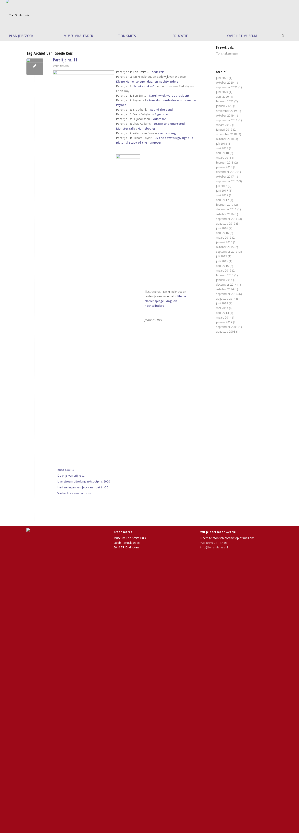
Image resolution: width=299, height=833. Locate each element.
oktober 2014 (225, 289)
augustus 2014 (225, 298)
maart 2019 (223, 125)
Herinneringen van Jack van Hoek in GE (82, 487)
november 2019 (226, 111)
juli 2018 (221, 143)
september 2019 (227, 120)
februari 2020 (225, 101)
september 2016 (227, 219)
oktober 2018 (225, 139)
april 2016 (222, 233)
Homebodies (146, 128)
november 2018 (226, 134)
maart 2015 (223, 270)
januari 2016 (224, 242)
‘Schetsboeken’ (143, 86)
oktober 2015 (225, 247)
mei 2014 (222, 308)
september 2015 (227, 251)
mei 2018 (222, 148)
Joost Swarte (65, 470)
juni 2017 (222, 190)
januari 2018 (224, 167)
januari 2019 (224, 129)
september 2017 (227, 181)
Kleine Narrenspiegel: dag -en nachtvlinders (147, 81)
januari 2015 (224, 280)
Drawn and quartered (169, 124)
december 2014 (226, 284)
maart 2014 (223, 317)
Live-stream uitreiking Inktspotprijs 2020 (83, 481)
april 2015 (222, 266)
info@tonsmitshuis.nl (214, 547)
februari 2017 (225, 204)
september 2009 (227, 327)
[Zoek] (286, 36)
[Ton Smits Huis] (17, 15)
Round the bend (161, 109)
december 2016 (226, 209)
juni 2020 (222, 92)
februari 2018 (225, 162)
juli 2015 (221, 256)
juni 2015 (222, 261)
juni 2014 (222, 303)
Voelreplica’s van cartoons (74, 493)
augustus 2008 (225, 331)
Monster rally (125, 128)
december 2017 (226, 172)
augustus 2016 (225, 223)
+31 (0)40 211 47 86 (213, 543)
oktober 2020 (225, 82)
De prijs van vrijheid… (71, 475)
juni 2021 (222, 78)
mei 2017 (222, 195)
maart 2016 (223, 237)
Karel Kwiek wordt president (169, 95)
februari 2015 (225, 275)
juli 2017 (221, 186)
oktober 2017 (225, 176)
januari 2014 (224, 322)
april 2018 (222, 153)
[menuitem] (33, 36)
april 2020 (222, 96)
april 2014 (222, 313)
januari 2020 (224, 106)
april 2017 (222, 200)
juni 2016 (222, 228)
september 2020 (227, 87)
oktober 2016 (225, 214)
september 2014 (227, 294)
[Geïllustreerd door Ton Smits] (34, 66)
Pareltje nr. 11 (65, 60)
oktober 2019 (225, 115)
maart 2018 (223, 157)
